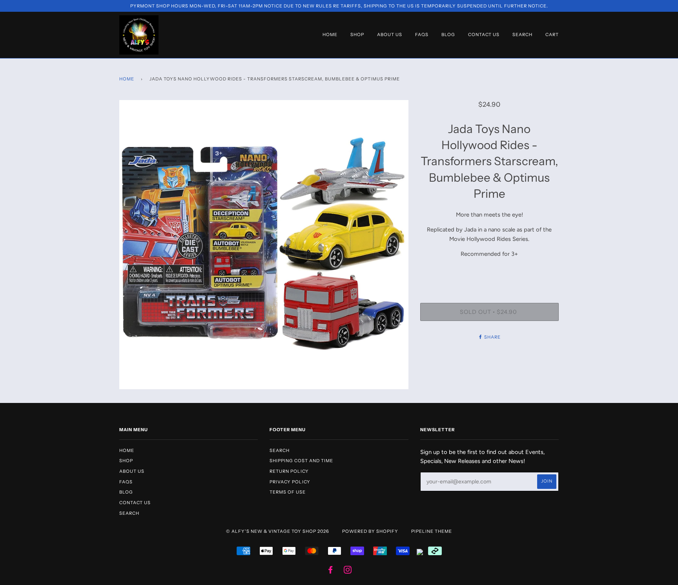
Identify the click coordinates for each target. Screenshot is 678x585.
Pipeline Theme (431, 531)
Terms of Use (288, 492)
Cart (552, 34)
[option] (263, 244)
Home (330, 34)
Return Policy (289, 471)
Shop (357, 34)
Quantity (489, 270)
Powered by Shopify (370, 531)
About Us (389, 34)
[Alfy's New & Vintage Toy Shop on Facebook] (330, 571)
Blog (448, 34)
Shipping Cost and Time (301, 460)
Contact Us (483, 34)
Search (522, 34)
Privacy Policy (290, 482)
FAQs (421, 34)
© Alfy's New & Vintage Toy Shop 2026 (277, 531)
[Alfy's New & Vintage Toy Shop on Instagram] (348, 571)
